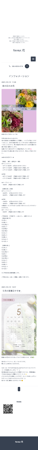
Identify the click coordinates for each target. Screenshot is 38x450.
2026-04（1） (19, 12)
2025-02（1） (19, 30)
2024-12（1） (19, 73)
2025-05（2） (19, 25)
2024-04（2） (19, 95)
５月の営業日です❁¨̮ (11, 290)
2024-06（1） (19, 86)
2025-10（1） (19, 21)
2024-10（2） (19, 78)
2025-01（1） (19, 34)
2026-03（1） (19, 17)
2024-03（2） (19, 99)
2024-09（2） (19, 82)
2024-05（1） (19, 91)
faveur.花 (19, 441)
